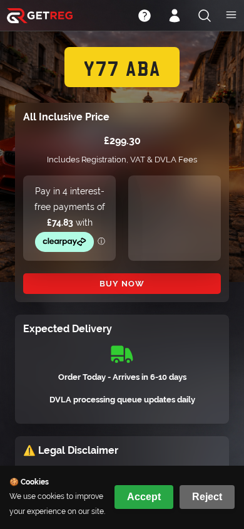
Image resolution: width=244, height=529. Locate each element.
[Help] (144, 17)
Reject (207, 496)
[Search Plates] (204, 17)
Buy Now (122, 283)
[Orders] (174, 17)
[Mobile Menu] (231, 16)
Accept (144, 496)
